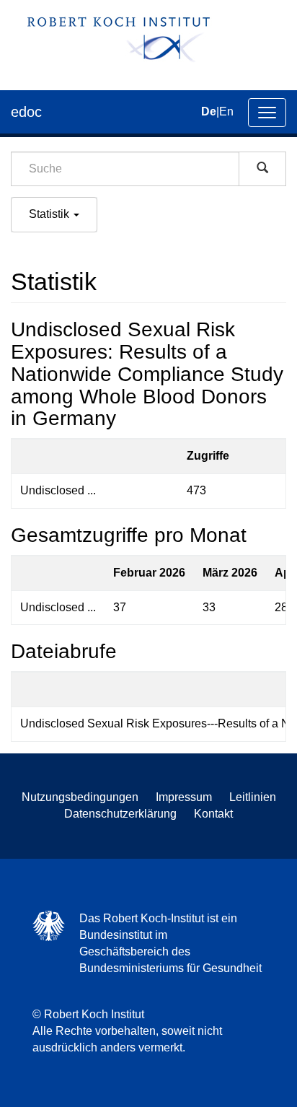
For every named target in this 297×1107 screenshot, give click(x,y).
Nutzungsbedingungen (80, 797)
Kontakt (213, 814)
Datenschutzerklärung (120, 814)
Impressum (184, 797)
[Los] (262, 169)
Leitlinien (252, 797)
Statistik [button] (50, 214)
